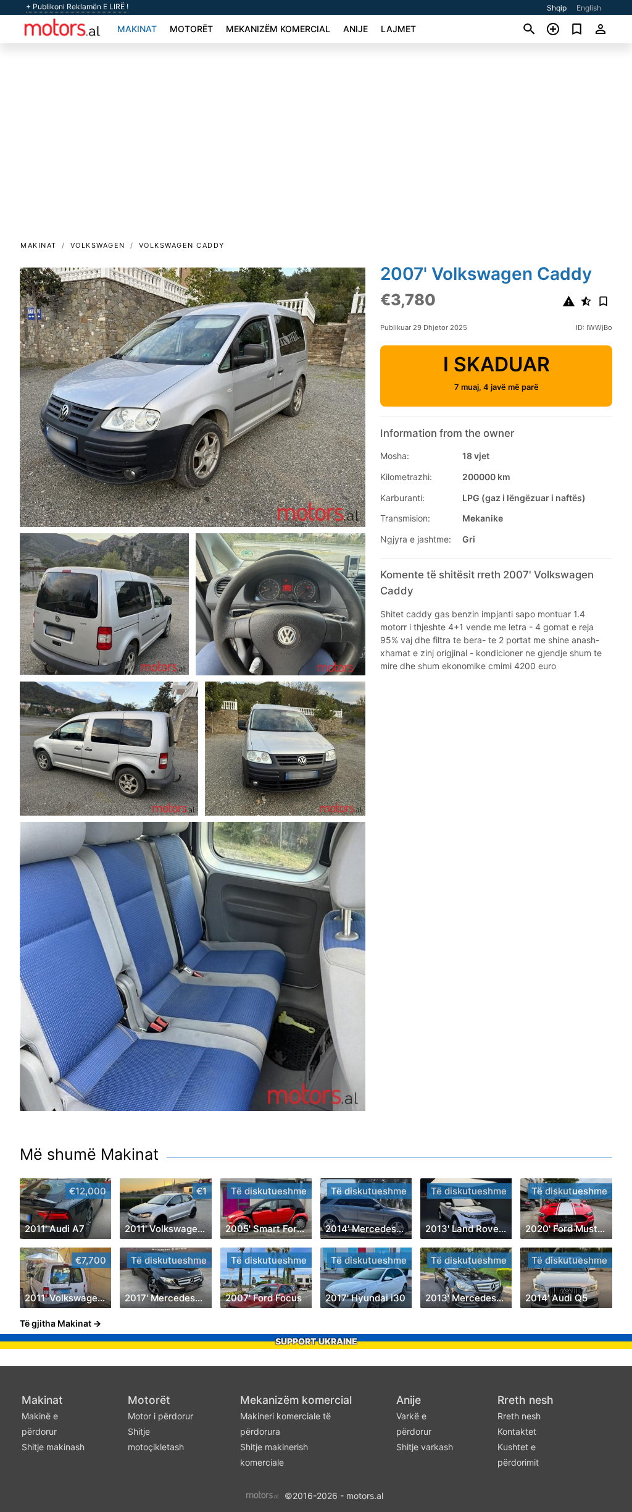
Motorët (191, 28)
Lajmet (398, 28)
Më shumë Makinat (89, 1154)
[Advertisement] (316, 145)
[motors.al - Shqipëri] (262, 1495)
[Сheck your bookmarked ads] (577, 29)
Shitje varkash (424, 1447)
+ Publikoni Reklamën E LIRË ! (77, 6)
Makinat (137, 28)
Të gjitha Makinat (55, 1323)
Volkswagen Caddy (182, 245)
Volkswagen (97, 245)
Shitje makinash (53, 1447)
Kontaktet (516, 1431)
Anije (355, 28)
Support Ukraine (316, 1341)
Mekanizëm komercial (278, 28)
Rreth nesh (525, 1399)
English (588, 7)
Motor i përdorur (160, 1416)
